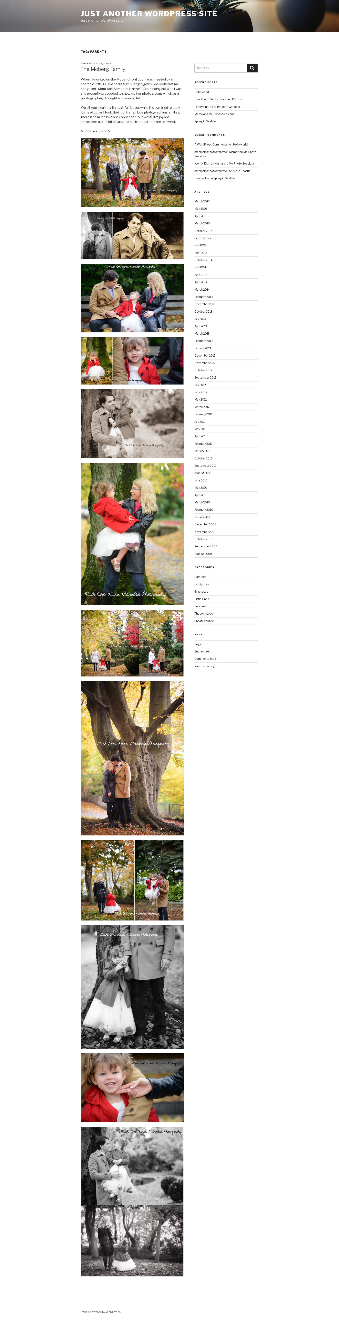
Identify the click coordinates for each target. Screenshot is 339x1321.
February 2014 (203, 296)
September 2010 (205, 465)
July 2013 (200, 318)
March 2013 (202, 333)
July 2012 (200, 385)
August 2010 (202, 473)
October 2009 (203, 539)
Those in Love (203, 613)
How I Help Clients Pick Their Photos (218, 99)
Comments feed (205, 658)
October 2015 (203, 230)
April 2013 (200, 326)
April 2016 (200, 216)
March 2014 (202, 289)
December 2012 (204, 355)
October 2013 (203, 311)
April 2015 (200, 252)
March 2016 (202, 223)
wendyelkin (201, 178)
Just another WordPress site (149, 13)
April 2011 (200, 436)
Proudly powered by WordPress (100, 1312)
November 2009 (205, 531)
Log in (198, 644)
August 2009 (203, 553)
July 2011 (199, 421)
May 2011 (200, 429)
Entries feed (202, 651)
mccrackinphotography (209, 152)
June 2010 (201, 480)
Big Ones (200, 576)
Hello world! (201, 92)
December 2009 (205, 524)
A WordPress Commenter (211, 144)
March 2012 (202, 407)
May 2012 (200, 399)
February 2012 (203, 414)
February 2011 (203, 443)
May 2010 (200, 487)
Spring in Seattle (205, 121)
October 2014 (203, 260)
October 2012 (203, 370)
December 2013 (204, 304)
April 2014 (200, 282)
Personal (200, 606)
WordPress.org (204, 666)
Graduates (201, 591)
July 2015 (200, 245)
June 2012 (200, 392)
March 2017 (202, 201)
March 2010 (202, 502)
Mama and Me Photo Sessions (214, 114)
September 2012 (205, 377)
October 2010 (203, 458)
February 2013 (203, 340)
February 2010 (203, 509)
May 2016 (200, 208)
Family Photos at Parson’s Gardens (217, 106)
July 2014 (200, 267)
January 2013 (202, 348)
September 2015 (205, 238)
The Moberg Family (103, 69)
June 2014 (200, 274)
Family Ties (201, 584)
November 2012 (204, 363)
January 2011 (202, 451)
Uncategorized (204, 621)
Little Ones (201, 599)
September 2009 (205, 546)
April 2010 (200, 495)
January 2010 (202, 517)
